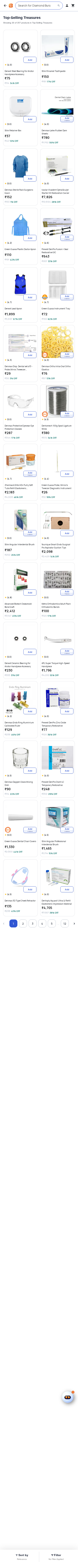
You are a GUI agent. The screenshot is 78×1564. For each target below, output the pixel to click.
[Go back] (5, 6)
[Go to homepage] (11, 6)
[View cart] (73, 5)
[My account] (67, 5)
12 (64, 923)
